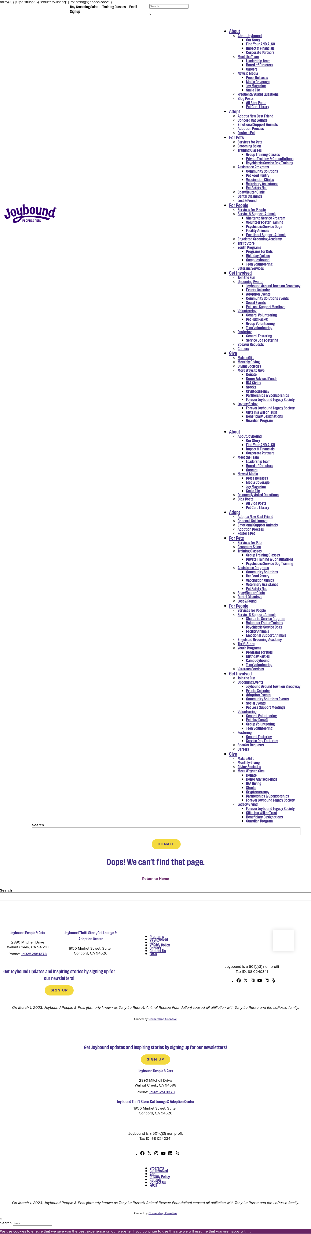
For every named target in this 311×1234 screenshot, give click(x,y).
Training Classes (114, 6)
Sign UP (59, 990)
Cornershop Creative (163, 1019)
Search (38, 825)
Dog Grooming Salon (84, 6)
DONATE (166, 844)
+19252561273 (34, 954)
